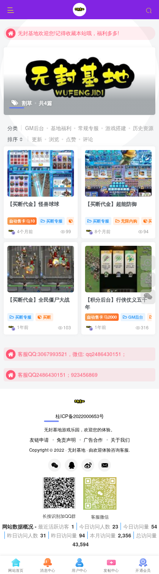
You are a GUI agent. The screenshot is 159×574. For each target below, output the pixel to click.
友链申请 (39, 439)
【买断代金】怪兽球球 (33, 203)
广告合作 (93, 439)
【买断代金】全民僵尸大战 (38, 299)
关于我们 (120, 439)
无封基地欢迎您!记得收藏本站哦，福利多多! (68, 33)
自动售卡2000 (102, 317)
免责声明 (66, 439)
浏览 (54, 139)
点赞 (71, 139)
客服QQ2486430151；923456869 (58, 374)
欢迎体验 (102, 450)
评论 (88, 139)
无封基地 (76, 450)
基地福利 (61, 128)
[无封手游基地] (79, 401)
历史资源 (143, 128)
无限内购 (129, 221)
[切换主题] (148, 279)
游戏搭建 (115, 128)
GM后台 (34, 128)
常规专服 (88, 128)
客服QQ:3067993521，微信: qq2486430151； (72, 353)
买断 (152, 221)
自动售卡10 (22, 221)
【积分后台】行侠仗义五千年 (116, 303)
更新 (37, 139)
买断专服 (54, 221)
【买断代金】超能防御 (111, 203)
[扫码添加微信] (148, 296)
